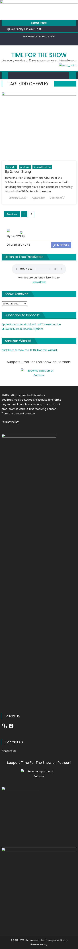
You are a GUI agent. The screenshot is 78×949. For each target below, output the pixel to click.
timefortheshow (42, 167)
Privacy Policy (10, 422)
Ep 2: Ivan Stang (18, 171)
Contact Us (9, 751)
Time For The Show (39, 55)
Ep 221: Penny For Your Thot (24, 29)
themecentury (38, 944)
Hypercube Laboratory (31, 395)
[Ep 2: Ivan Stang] (39, 126)
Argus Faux (38, 198)
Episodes (11, 167)
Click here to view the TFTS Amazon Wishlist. (30, 350)
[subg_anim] (67, 65)
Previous (12, 214)
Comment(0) (57, 198)
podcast (25, 167)
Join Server (61, 245)
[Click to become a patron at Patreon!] (39, 373)
